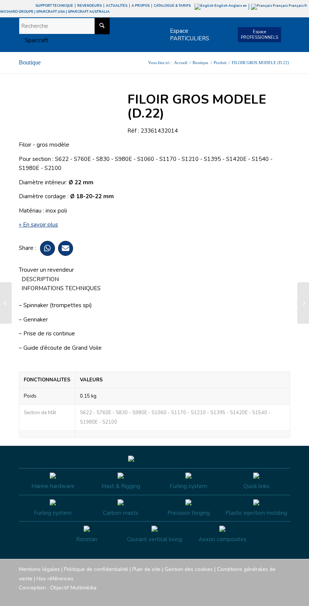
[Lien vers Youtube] (262, 596)
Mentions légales (39, 569)
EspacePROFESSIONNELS (259, 34)
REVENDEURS (89, 5)
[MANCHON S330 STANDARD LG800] (6, 303)
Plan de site (146, 569)
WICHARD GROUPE (17, 11)
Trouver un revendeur (46, 270)
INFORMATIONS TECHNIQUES (61, 288)
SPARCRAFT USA (50, 11)
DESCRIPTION (40, 279)
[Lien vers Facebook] (239, 596)
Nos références (55, 578)
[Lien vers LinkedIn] (284, 596)
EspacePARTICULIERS (189, 34)
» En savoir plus (38, 224)
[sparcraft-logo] (33, 40)
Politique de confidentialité (96, 569)
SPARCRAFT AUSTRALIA (89, 11)
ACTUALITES (116, 5)
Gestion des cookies (189, 569)
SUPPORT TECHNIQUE (54, 5)
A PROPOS (141, 5)
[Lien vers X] (273, 596)
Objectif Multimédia (73, 587)
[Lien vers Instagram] (250, 596)
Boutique (30, 62)
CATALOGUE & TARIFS (172, 5)
